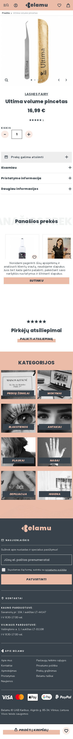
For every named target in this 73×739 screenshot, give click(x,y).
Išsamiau (9, 168)
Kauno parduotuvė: (17, 607)
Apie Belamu (14, 651)
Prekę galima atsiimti (26, 157)
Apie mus (6, 660)
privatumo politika (55, 569)
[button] (59, 80)
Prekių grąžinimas (46, 671)
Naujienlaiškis (18, 540)
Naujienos (7, 681)
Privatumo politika (46, 665)
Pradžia (6, 13)
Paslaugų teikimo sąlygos (51, 660)
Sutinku (37, 280)
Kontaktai (6, 665)
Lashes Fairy (36, 94)
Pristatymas (8, 676)
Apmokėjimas (9, 671)
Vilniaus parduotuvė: (18, 624)
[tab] (36, 157)
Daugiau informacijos (19, 189)
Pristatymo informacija (21, 178)
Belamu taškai (44, 676)
